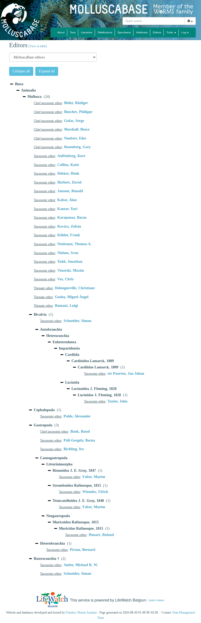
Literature (86, 32)
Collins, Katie (68, 165)
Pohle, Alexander (77, 416)
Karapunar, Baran (72, 217)
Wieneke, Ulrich (95, 492)
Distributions (105, 32)
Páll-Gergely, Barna (79, 440)
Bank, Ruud (80, 431)
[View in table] (38, 46)
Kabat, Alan (67, 200)
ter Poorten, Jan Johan (126, 373)
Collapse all (21, 71)
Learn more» (156, 600)
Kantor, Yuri (67, 209)
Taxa (73, 32)
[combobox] (153, 21)
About (61, 32)
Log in (185, 32)
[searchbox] (154, 21)
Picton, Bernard (82, 550)
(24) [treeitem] (38, 97)
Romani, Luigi (66, 306)
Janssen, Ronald (70, 191)
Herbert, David (69, 182)
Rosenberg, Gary (77, 147)
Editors (157, 32)
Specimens (124, 32)
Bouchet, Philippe (78, 112)
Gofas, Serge (74, 121)
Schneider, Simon (77, 321)
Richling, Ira (74, 449)
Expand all (47, 71)
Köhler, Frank (68, 235)
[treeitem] (19, 84)
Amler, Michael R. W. (81, 565)
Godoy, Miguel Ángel (71, 297)
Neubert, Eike (75, 138)
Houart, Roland (101, 535)
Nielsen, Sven (67, 253)
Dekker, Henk (68, 173)
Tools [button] (170, 32)
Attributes (142, 32)
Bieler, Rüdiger (76, 103)
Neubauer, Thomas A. (74, 244)
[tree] (100, 330)
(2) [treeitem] (50, 559)
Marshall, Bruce (77, 129)
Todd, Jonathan (69, 262)
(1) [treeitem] (43, 314)
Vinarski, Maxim (70, 270)
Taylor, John (117, 401)
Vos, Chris (65, 279)
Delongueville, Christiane (75, 288)
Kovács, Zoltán (69, 226)
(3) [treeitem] (46, 425)
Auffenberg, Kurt (71, 156)
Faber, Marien (93, 477)
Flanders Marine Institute (81, 612)
